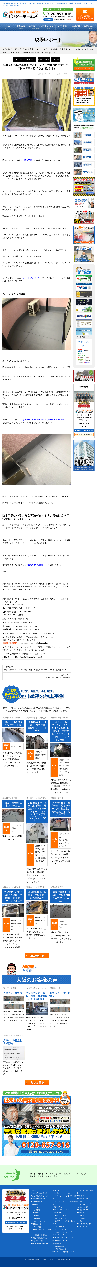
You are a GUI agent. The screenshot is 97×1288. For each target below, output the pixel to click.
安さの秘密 (37, 1227)
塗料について (57, 1190)
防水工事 (55, 59)
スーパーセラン (59, 1235)
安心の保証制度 (37, 1241)
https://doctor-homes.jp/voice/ (26, 629)
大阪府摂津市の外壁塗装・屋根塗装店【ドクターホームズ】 (42, 1259)
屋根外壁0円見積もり (39, 1201)
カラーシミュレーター (60, 1240)
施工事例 (62, 27)
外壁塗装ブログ (83, 1210)
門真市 (41, 1173)
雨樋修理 (37, 1218)
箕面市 (41, 1176)
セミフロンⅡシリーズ (61, 1229)
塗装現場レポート (84, 1198)
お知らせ (82, 1215)
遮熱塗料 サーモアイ (61, 1218)
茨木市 (33, 1176)
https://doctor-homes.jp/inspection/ (34, 643)
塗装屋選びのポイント (39, 1199)
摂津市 (33, 1173)
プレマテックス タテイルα (63, 1238)
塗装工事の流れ (35, 27)
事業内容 (21, 27)
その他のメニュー (84, 1227)
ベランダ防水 (43, 59)
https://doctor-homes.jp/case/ (25, 626)
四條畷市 (49, 1173)
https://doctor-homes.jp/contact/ (28, 656)
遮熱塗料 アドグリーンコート (64, 1193)
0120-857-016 (25, 611)
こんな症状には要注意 (39, 1193)
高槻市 (84, 1173)
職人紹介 (82, 1218)
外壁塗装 (37, 1207)
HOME (7, 27)
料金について (48, 27)
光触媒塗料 (58, 1212)
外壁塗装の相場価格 (40, 1235)
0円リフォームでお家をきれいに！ (64, 1252)
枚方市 (76, 1173)
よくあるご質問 (83, 1207)
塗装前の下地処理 (59, 1246)
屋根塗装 (37, 1210)
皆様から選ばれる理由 (39, 1238)
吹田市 (64, 1176)
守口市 (58, 1173)
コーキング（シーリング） (25, 59)
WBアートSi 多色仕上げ (62, 1215)
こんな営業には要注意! (85, 1224)
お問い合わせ (90, 27)
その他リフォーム (39, 1221)
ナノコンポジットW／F (62, 1210)
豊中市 (56, 1176)
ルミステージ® (59, 1226)
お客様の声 (82, 1201)
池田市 (48, 1176)
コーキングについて (59, 1249)
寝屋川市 (67, 1173)
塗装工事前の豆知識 (84, 1204)
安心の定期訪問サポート (40, 1243)
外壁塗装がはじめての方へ (41, 1196)
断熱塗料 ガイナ (59, 1207)
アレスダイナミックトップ (63, 1232)
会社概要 (76, 27)
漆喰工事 (37, 1215)
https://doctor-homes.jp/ (12, 604)
